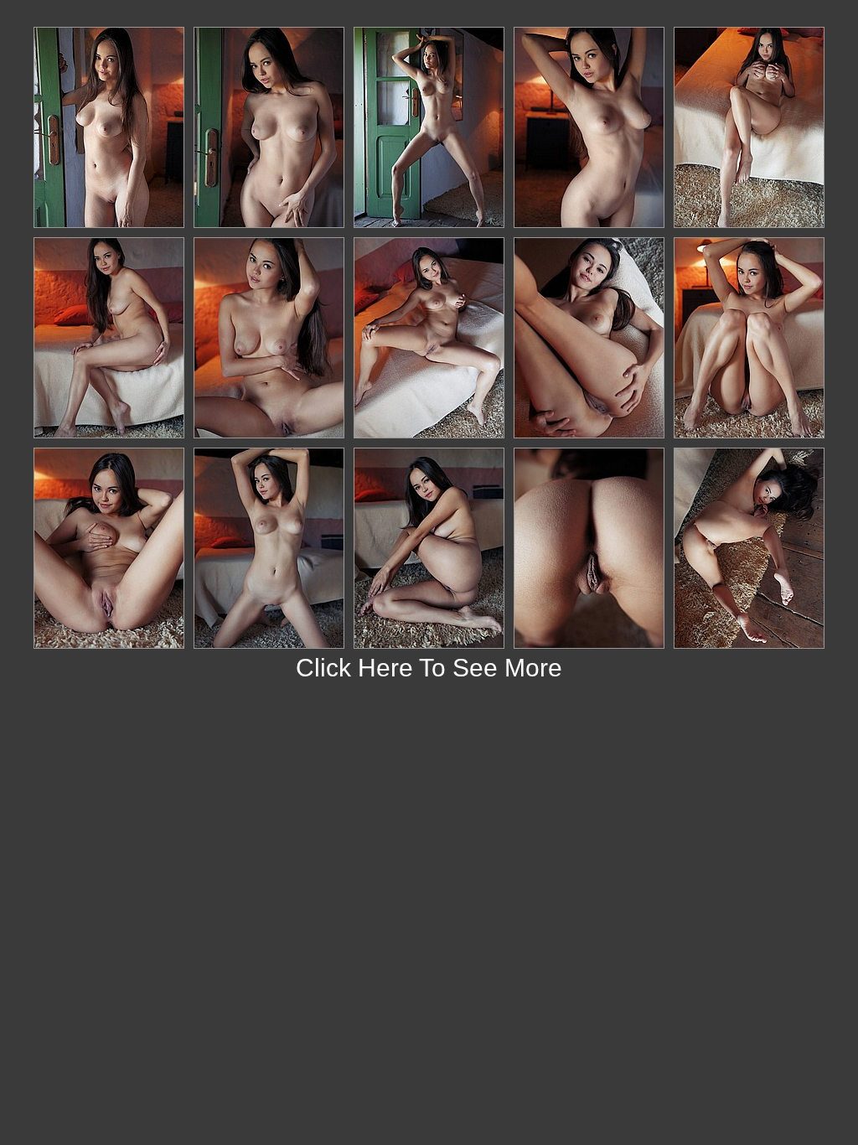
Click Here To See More (429, 667)
